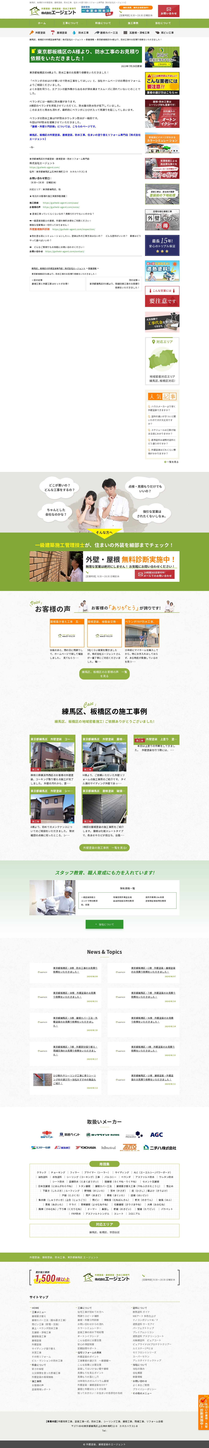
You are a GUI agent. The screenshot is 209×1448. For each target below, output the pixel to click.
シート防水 (58, 1181)
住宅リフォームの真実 (89, 1352)
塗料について (140, 1308)
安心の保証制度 (86, 1344)
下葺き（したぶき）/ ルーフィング (61, 1190)
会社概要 (137, 1373)
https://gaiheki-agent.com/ (45, 167)
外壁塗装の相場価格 (42, 1377)
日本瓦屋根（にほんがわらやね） (56, 1186)
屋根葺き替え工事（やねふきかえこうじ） (139, 1186)
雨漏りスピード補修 (88, 1316)
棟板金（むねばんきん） (117, 1199)
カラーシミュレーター (89, 1328)
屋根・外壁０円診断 (88, 1320)
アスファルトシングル (97, 1213)
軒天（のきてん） (144, 1199)
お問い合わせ (140, 1381)
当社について (106, 924)
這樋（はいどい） (140, 1195)
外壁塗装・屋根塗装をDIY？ (93, 1385)
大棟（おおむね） (156, 1204)
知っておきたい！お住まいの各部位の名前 (100, 1393)
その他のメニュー (142, 1393)
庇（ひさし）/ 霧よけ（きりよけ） (150, 1190)
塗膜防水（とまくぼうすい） (84, 1181)
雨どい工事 (167, 32)
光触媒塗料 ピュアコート (147, 1340)
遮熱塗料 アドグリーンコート (148, 1336)
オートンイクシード (88, 1336)
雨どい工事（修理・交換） (46, 1324)
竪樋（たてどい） (146, 1209)
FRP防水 (76, 1213)
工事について (85, 1308)
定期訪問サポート (87, 1348)
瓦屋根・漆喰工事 (139, 32)
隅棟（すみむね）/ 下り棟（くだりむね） (61, 1209)
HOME (35, 1308)
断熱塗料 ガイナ (141, 1312)
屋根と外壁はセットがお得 (92, 1389)
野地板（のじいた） (95, 1190)
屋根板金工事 (39, 1336)
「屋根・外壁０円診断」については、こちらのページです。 (63, 126)
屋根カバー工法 (109, 32)
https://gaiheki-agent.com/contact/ (64, 251)
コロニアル (134, 1213)
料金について (39, 1365)
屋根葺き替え (39, 1316)
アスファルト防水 (144, 1177)
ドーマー (92, 1209)
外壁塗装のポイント (88, 1356)
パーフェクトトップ (143, 1328)
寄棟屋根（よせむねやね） (95, 1204)
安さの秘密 (38, 1369)
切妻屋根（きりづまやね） (128, 1204)
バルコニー (111, 1177)
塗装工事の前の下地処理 (91, 1332)
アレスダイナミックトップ (147, 1360)
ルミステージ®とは (143, 1348)
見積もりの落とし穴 (88, 1377)
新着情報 (137, 1377)
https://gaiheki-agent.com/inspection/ (73, 229)
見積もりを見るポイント (91, 1373)
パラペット (167, 1209)
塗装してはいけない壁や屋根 (93, 1368)
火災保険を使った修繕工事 (46, 1373)
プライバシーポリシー (145, 1389)
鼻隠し (105, 1209)
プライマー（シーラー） (97, 1172)
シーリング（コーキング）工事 (83, 1177)
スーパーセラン (141, 1356)
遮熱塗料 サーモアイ (144, 1324)
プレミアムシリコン (143, 1332)
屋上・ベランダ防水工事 (45, 1328)
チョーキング (58, 1172)
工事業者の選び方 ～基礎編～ (94, 1360)
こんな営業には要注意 (89, 1365)
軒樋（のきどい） (123, 1209)
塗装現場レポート (41, 1389)
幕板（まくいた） (116, 1195)
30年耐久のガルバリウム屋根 (93, 1381)
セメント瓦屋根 (151, 1181)
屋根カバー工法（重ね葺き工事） (49, 1320)
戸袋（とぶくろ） (71, 1195)
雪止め (170, 1186)
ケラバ (72, 1204)
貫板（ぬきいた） (54, 1204)
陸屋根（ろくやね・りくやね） (121, 1181)
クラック (41, 1172)
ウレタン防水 (166, 1177)
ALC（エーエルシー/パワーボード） (153, 1172)
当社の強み (139, 1368)
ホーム (42, 23)
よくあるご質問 (141, 1385)
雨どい (95, 1199)
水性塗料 (57, 1177)
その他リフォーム (41, 1356)
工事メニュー (39, 1312)
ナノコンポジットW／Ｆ (146, 1320)
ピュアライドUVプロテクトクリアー (152, 1344)
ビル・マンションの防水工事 (47, 1360)
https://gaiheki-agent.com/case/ (61, 202)
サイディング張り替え (43, 1348)
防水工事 (83, 32)
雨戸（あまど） (94, 1195)
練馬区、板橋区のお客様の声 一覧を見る (104, 674)
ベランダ (126, 1177)
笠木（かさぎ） (118, 1190)
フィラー (74, 1172)
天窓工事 (36, 1352)
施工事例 (36, 1381)
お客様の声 (38, 1385)
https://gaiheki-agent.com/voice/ (61, 207)
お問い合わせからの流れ (91, 1324)
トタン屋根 (84, 1186)
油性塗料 (43, 1177)
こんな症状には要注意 (89, 1340)
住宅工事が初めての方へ (91, 1312)
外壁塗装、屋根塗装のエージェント (106, 1444)
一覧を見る (172, 461)
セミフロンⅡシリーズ (144, 1352)
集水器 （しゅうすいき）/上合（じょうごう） (63, 1199)
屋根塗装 (62, 32)
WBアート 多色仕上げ (144, 1316)
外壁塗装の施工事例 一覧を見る (104, 848)
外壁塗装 (40, 32)
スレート (118, 1213)
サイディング (122, 1172)
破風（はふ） (166, 1199)
